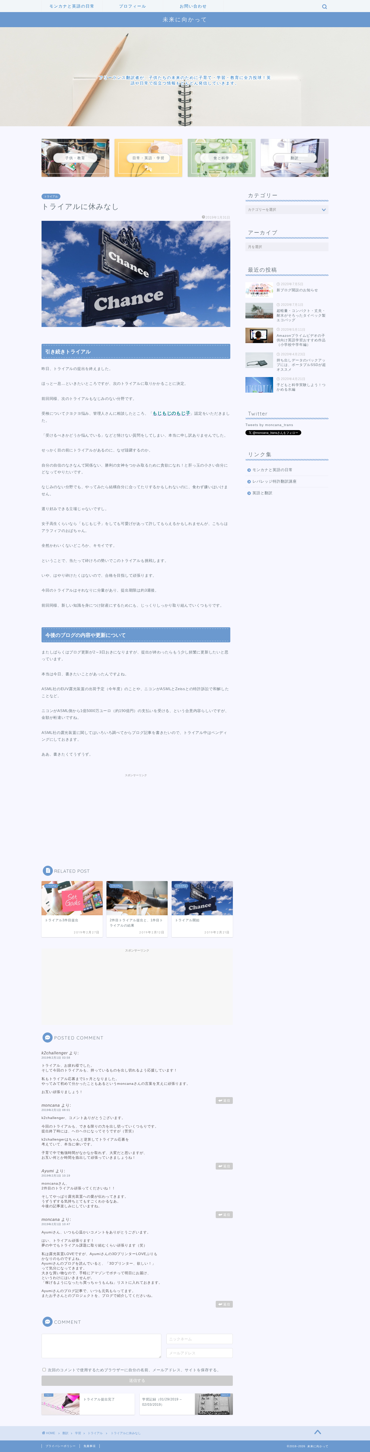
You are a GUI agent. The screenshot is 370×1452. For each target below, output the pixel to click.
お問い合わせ (193, 6)
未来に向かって (185, 19)
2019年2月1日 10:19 (56, 1175)
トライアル (51, 196)
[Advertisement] (136, 810)
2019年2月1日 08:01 (56, 1109)
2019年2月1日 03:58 (56, 1057)
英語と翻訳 (262, 493)
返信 (226, 1100)
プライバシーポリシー (61, 1445)
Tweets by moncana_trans (269, 425)
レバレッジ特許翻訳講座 (274, 481)
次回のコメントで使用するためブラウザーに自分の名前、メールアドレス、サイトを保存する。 (134, 1370)
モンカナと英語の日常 (72, 6)
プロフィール (132, 6)
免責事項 (90, 1445)
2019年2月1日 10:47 (56, 1224)
